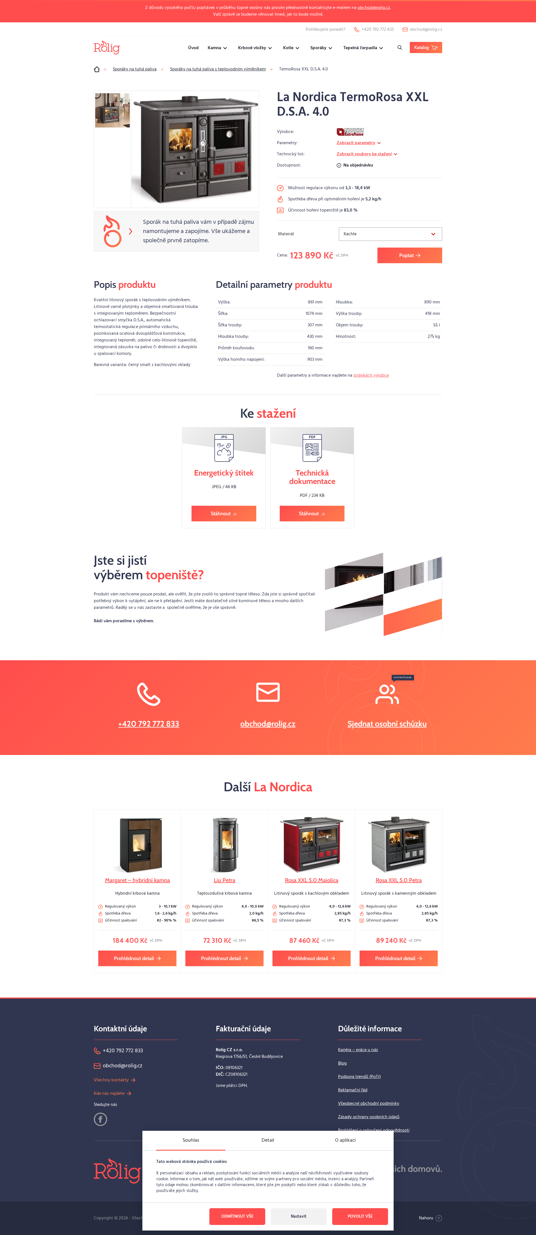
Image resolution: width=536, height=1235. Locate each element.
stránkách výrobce (371, 375)
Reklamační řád (352, 1090)
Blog (342, 1063)
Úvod (193, 48)
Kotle (288, 48)
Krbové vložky (252, 48)
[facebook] (100, 1119)
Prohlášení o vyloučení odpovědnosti (374, 1130)
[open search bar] (399, 47)
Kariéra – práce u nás (358, 1050)
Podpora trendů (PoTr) (359, 1076)
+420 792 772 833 (148, 723)
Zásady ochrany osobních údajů (368, 1117)
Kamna (214, 48)
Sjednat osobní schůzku (387, 723)
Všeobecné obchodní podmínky (368, 1103)
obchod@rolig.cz (374, 7)
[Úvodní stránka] (96, 69)
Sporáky (318, 48)
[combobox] (390, 234)
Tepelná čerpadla (360, 48)
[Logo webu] (107, 47)
